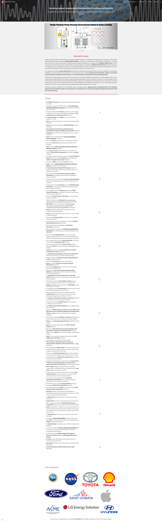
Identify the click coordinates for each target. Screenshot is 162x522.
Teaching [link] (141, 1)
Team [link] (125, 1)
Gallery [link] (156, 1)
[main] (81, 10)
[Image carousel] (81, 37)
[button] (160, 1)
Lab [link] (147, 1)
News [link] (151, 1)
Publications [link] (133, 1)
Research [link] (119, 1)
